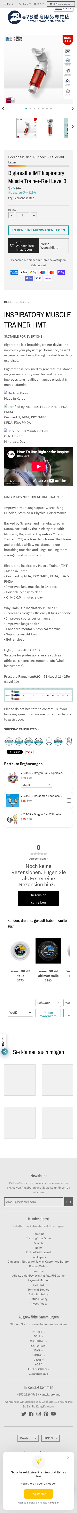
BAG (37, 1350)
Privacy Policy (38, 1303)
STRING (37, 1355)
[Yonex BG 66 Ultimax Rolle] (48, 950)
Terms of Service (38, 1289)
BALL (37, 1336)
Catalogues (38, 1257)
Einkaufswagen (62, 4)
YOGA (38, 1364)
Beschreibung (15, 302)
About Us (38, 1234)
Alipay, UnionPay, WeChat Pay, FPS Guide (38, 1275)
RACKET (37, 1332)
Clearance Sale (38, 1374)
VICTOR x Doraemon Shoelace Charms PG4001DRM (40, 796)
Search (38, 1243)
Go (68, 1202)
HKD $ (37, 4)
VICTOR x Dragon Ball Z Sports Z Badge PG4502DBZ (41, 773)
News (38, 1248)
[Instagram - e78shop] (38, 1413)
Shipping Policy (38, 1294)
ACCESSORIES (37, 1369)
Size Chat (38, 1271)
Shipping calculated (20, 729)
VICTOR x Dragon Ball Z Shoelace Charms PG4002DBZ (42, 814)
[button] (38, 779)
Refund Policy (38, 1299)
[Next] (72, 108)
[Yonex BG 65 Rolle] (20, 950)
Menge (12, 209)
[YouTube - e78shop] (53, 1413)
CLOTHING (37, 1341)
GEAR (37, 1360)
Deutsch (23, 4)
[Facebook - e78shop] (31, 1413)
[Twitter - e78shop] (23, 1413)
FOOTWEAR (37, 1346)
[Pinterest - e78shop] (46, 1413)
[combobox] (36, 785)
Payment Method (38, 1280)
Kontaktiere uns (50, 1394)
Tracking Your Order (38, 1238)
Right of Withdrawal (38, 1252)
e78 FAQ (38, 1285)
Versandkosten (24, 198)
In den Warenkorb (48, 1014)
